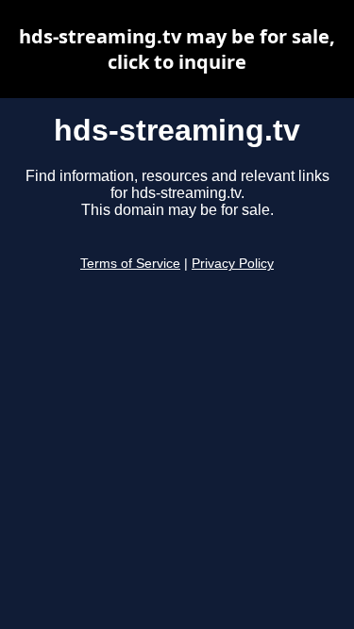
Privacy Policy (233, 264)
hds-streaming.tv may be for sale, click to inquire (177, 49)
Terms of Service (130, 264)
